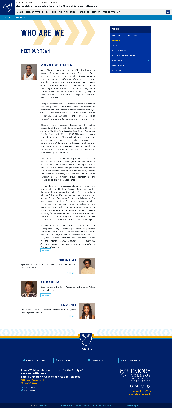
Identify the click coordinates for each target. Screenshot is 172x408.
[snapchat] (148, 386)
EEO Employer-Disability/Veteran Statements (75, 405)
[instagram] (142, 386)
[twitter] (137, 386)
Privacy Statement (105, 405)
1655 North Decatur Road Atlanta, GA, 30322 (32, 381)
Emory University (43, 405)
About (11, 17)
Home (4, 17)
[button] (20, 12)
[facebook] (131, 386)
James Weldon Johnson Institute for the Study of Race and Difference (56, 6)
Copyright (95, 405)
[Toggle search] (168, 12)
